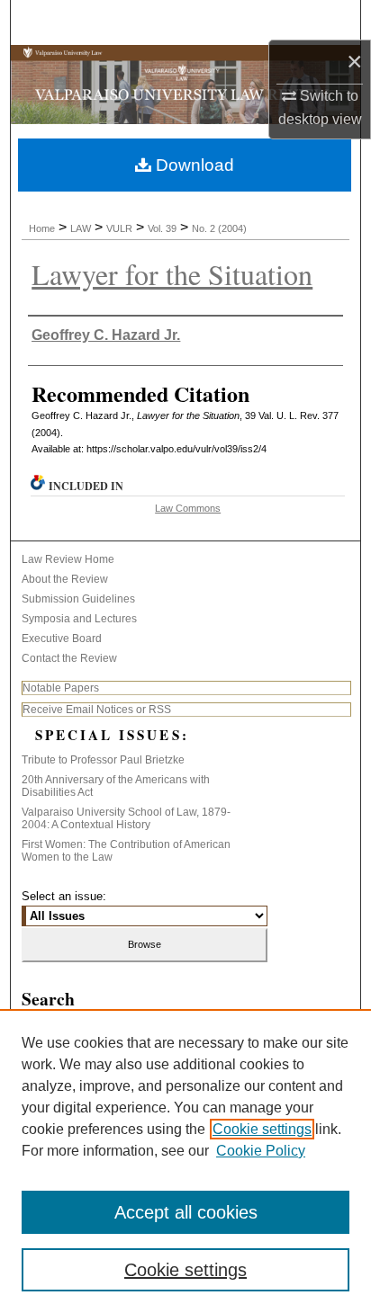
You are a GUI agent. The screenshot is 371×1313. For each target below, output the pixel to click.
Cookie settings (262, 1129)
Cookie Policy (260, 1150)
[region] (185, 1161)
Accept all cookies (186, 1212)
